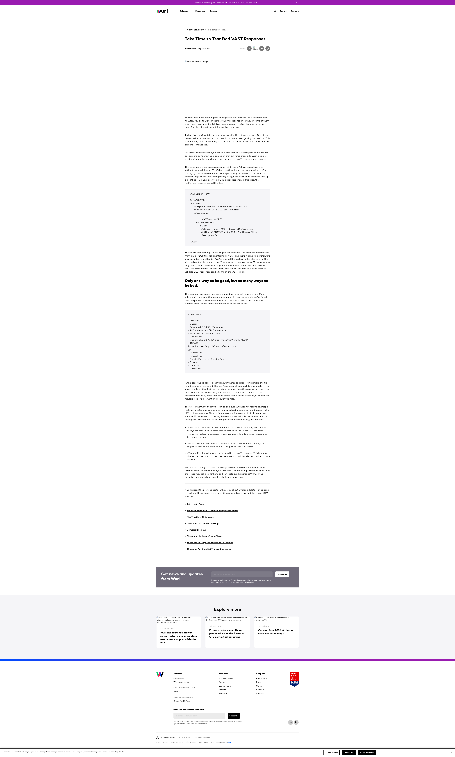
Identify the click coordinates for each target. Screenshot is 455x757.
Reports (222, 689)
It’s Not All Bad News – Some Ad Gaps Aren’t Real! (212, 510)
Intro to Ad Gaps (195, 504)
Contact (283, 11)
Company (213, 11)
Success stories (226, 678)
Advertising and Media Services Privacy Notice (189, 742)
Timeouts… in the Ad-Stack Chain (204, 536)
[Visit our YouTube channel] (290, 722)
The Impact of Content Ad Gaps (203, 523)
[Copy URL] (267, 48)
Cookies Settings (331, 752)
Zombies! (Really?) (196, 529)
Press (258, 682)
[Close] (451, 752)
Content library (226, 686)
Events (222, 682)
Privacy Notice (249, 582)
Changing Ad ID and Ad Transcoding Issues (209, 549)
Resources (200, 11)
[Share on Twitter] (249, 48)
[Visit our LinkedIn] (296, 722)
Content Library (195, 29)
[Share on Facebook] (255, 48)
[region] (227, 752)
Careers (260, 686)
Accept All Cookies (367, 752)
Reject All (349, 752)
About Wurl (261, 678)
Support (295, 11)
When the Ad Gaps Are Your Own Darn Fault (210, 542)
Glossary (223, 693)
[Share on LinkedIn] (261, 48)
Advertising (178, 678)
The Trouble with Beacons (200, 517)
